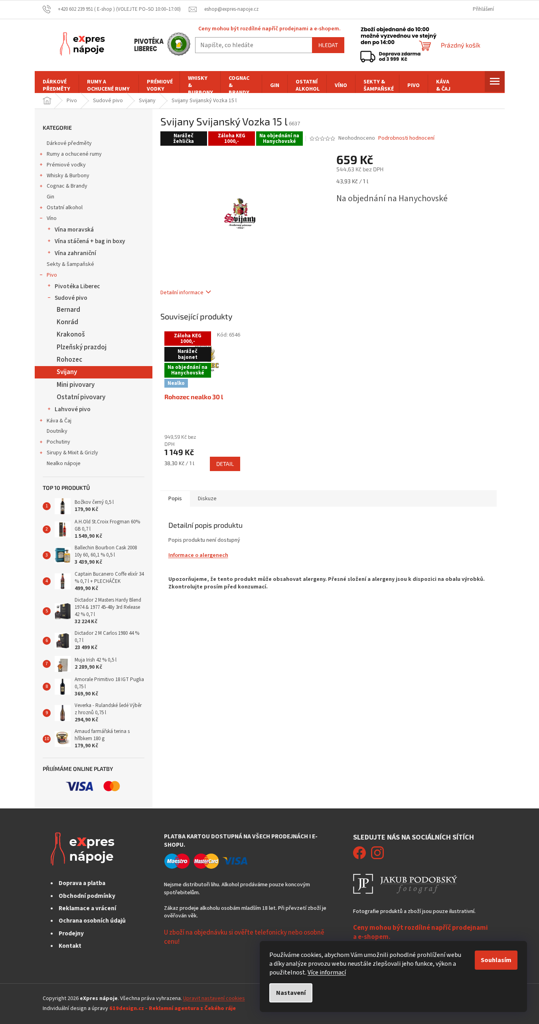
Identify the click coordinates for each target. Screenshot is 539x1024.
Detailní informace (181, 293)
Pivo (52, 275)
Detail (225, 463)
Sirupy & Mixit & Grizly (72, 453)
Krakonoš (71, 334)
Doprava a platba (82, 883)
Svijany (67, 372)
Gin (50, 197)
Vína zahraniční (75, 253)
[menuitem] (57, 85)
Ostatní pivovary (81, 397)
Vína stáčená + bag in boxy (90, 241)
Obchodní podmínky (87, 895)
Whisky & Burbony (68, 176)
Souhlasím (496, 960)
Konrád (67, 322)
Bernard (68, 310)
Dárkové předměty (69, 143)
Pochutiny (58, 442)
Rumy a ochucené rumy (74, 154)
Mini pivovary (76, 385)
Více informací (327, 972)
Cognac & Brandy (67, 186)
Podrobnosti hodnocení (406, 138)
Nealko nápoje (64, 463)
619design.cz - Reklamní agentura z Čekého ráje (172, 1008)
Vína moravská (74, 229)
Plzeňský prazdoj (82, 347)
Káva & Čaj (59, 421)
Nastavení (291, 992)
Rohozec (69, 359)
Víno (52, 218)
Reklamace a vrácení (87, 908)
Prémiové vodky (66, 165)
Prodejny (71, 933)
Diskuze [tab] (207, 499)
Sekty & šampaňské (70, 264)
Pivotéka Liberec (77, 286)
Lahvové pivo (73, 409)
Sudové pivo (71, 297)
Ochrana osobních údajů (92, 920)
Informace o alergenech (198, 555)
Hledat (328, 45)
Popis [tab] (175, 499)
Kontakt (70, 945)
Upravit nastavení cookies (214, 998)
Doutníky (57, 431)
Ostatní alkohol (65, 208)
